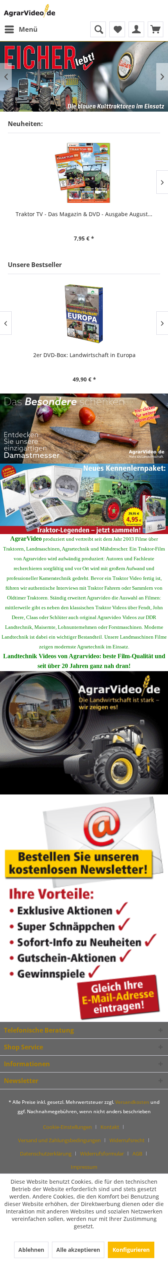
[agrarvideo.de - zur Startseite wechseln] (29, 11)
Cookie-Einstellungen (67, 1126)
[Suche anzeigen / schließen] (98, 29)
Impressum (84, 1166)
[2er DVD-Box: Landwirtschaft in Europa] (84, 314)
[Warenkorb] (155, 29)
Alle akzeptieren (78, 1249)
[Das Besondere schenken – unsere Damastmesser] (84, 429)
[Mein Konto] (136, 29)
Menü (28, 29)
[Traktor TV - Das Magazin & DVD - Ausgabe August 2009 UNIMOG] (84, 173)
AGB (137, 1153)
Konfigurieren (131, 1249)
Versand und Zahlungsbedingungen (59, 1140)
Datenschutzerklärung (45, 1153)
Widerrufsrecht (127, 1140)
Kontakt (109, 1126)
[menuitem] (20, 29)
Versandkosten (132, 1102)
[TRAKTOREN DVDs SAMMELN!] (84, 499)
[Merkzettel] (117, 29)
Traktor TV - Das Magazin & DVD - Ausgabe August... (84, 214)
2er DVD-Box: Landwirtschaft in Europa (84, 355)
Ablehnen (31, 1249)
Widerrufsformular (102, 1153)
